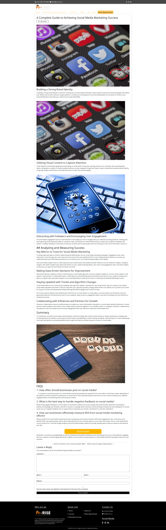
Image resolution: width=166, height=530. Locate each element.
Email (86, 475)
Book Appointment (105, 12)
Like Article (43, 21)
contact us (123, 244)
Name (39, 475)
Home (38, 12)
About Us (74, 12)
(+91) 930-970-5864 (42, 2)
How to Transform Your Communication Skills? (69, 444)
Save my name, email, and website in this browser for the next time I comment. (62, 489)
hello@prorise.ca (56, 2)
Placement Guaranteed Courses (54, 12)
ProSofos (95, 528)
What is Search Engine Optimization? (99, 444)
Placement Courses (75, 517)
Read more (105, 308)
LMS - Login (91, 12)
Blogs (82, 12)
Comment (40, 454)
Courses (71, 514)
